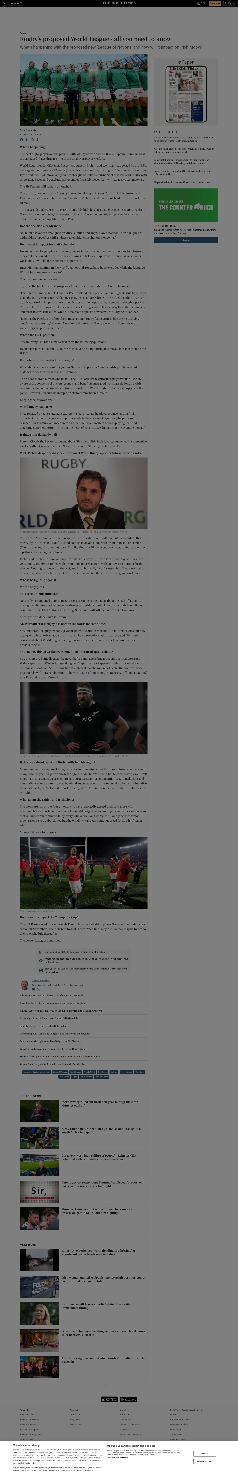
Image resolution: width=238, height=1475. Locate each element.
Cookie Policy (30, 1463)
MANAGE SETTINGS (204, 1461)
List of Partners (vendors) (117, 1458)
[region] (119, 1458)
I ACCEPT (205, 1454)
